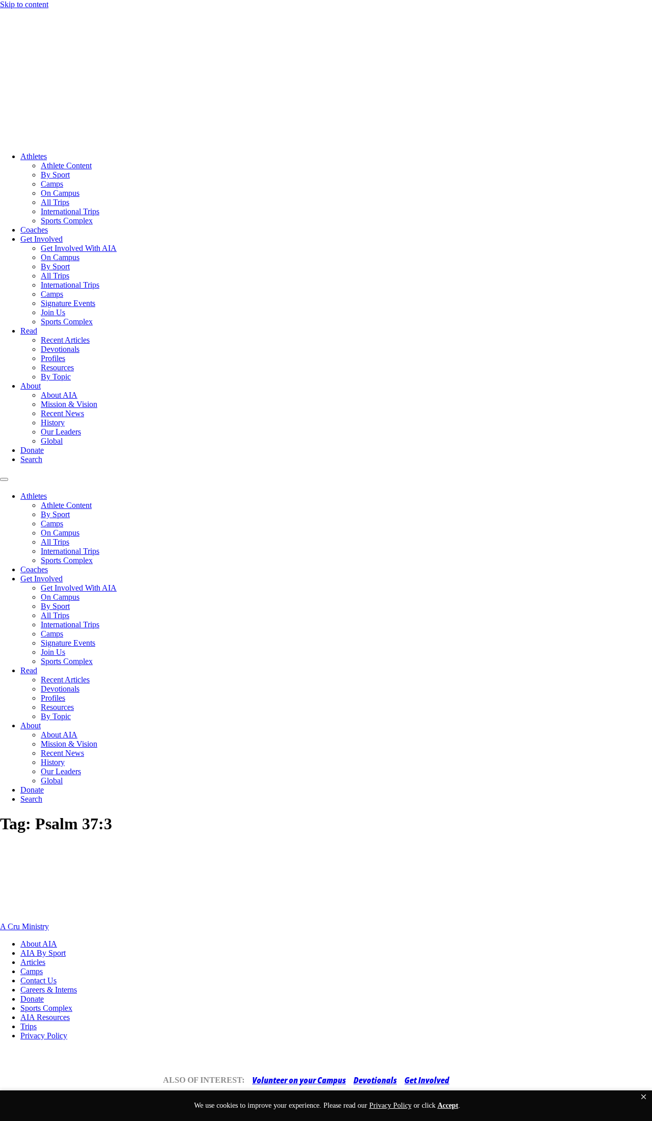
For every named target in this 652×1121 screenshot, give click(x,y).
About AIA (59, 395)
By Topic (56, 376)
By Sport (55, 174)
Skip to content (24, 4)
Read (28, 330)
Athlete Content (66, 165)
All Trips (55, 202)
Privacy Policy (43, 1035)
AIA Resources (45, 1017)
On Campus (60, 193)
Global (52, 441)
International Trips (70, 211)
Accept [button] (448, 1105)
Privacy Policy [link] (390, 1105)
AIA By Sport (43, 953)
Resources (57, 367)
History (53, 422)
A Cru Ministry (24, 926)
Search (31, 459)
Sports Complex (67, 220)
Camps (52, 184)
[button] (643, 1097)
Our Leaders (61, 431)
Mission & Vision (69, 404)
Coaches (34, 229)
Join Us (53, 312)
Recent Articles (65, 340)
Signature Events (68, 303)
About (30, 385)
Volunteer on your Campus (299, 1080)
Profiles (53, 358)
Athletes (33, 156)
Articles (32, 962)
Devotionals (60, 349)
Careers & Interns (48, 989)
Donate (32, 450)
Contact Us (38, 980)
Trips (28, 1026)
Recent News (62, 413)
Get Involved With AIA (79, 248)
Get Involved (41, 239)
